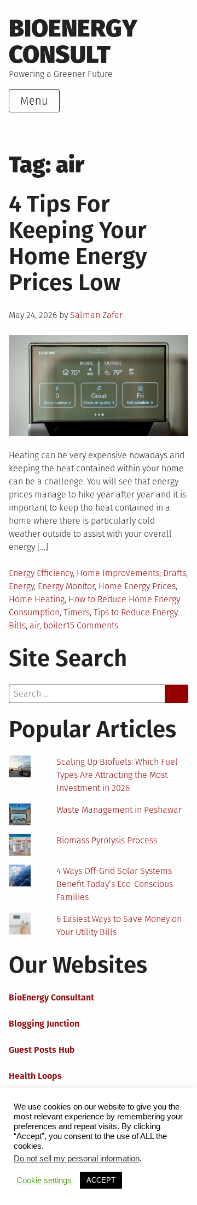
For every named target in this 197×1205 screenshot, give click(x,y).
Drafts (174, 573)
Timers (76, 612)
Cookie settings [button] (44, 1180)
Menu (34, 100)
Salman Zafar (96, 315)
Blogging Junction (44, 1023)
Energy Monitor (66, 586)
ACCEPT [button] (100, 1180)
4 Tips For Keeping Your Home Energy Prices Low (78, 243)
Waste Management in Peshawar (119, 810)
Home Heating (37, 599)
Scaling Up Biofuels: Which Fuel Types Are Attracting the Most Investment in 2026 (117, 775)
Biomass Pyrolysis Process (106, 840)
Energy (21, 586)
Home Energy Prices (137, 586)
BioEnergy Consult (73, 41)
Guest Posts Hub (42, 1050)
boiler (54, 625)
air (34, 625)
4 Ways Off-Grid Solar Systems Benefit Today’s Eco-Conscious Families (114, 884)
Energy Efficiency (41, 573)
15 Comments (92, 625)
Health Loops (35, 1076)
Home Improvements (118, 573)
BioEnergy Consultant (51, 997)
